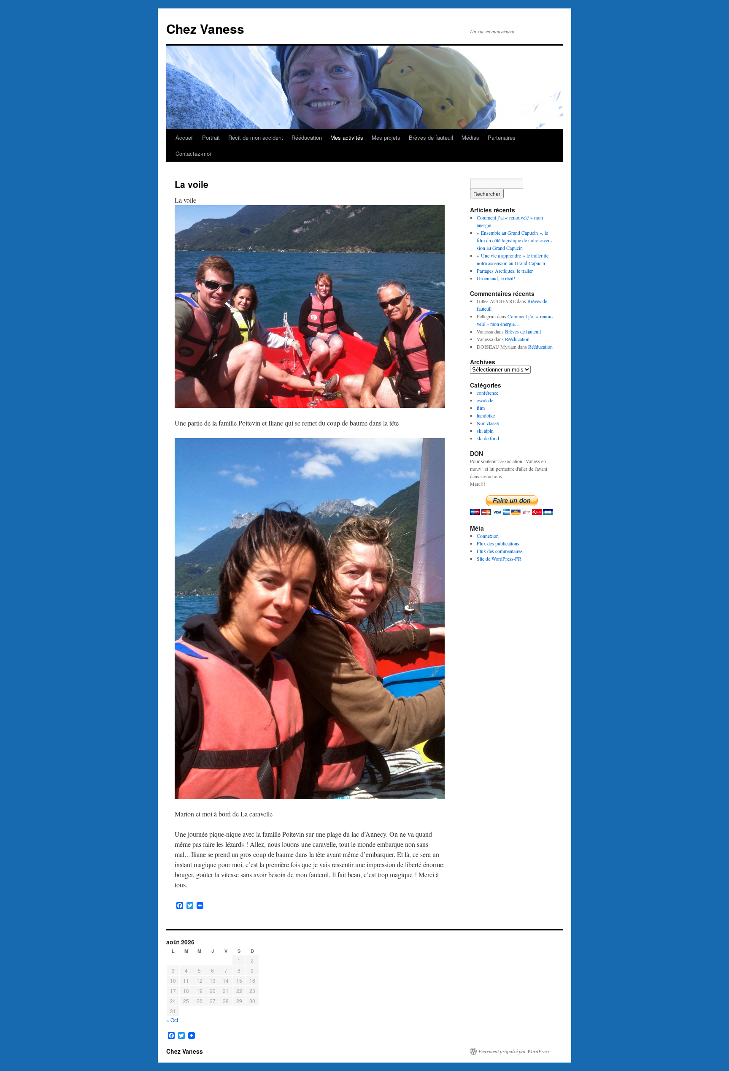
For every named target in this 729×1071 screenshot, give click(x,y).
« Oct (172, 1019)
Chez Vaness (205, 28)
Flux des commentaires (500, 551)
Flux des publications (498, 543)
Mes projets (386, 137)
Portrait (211, 137)
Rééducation (307, 137)
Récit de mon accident (255, 137)
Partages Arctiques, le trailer (505, 270)
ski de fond (488, 438)
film (481, 407)
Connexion (488, 535)
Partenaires (502, 137)
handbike (486, 415)
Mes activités (346, 137)
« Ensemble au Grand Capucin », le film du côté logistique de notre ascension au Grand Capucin (514, 240)
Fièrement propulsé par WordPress (514, 1051)
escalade (485, 400)
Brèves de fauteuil (431, 137)
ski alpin (485, 430)
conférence (487, 392)
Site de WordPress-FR (499, 558)
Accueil (185, 137)
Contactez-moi (193, 153)
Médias (470, 137)
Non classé (488, 423)
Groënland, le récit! (496, 278)
